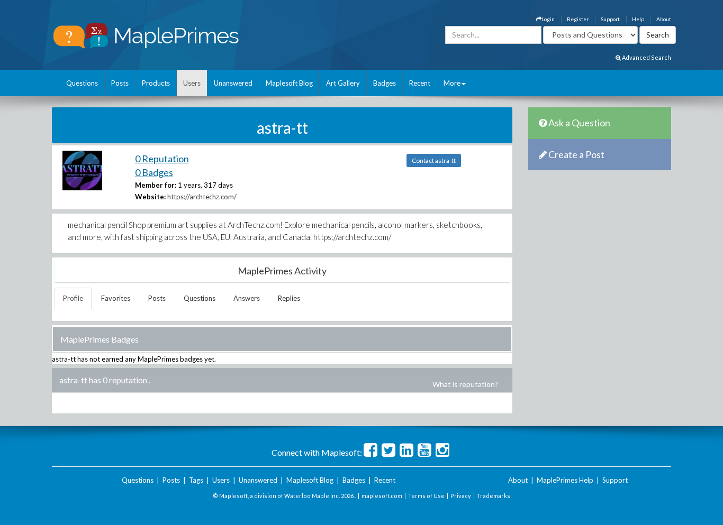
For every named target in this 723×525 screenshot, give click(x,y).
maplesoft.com (382, 495)
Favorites (115, 298)
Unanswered (233, 83)
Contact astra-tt (434, 160)
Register (578, 19)
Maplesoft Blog (289, 83)
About (663, 19)
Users (192, 83)
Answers (246, 298)
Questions (82, 83)
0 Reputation (162, 158)
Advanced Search (646, 57)
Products (156, 83)
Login (548, 19)
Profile (73, 298)
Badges (384, 83)
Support (610, 19)
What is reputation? (465, 384)
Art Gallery (343, 83)
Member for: (155, 185)
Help (638, 19)
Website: (150, 196)
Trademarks (493, 495)
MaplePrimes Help (565, 480)
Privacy (460, 495)
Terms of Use (426, 495)
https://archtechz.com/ (202, 196)
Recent (419, 83)
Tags (196, 480)
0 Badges (154, 172)
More (452, 83)
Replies (289, 298)
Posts (120, 83)
